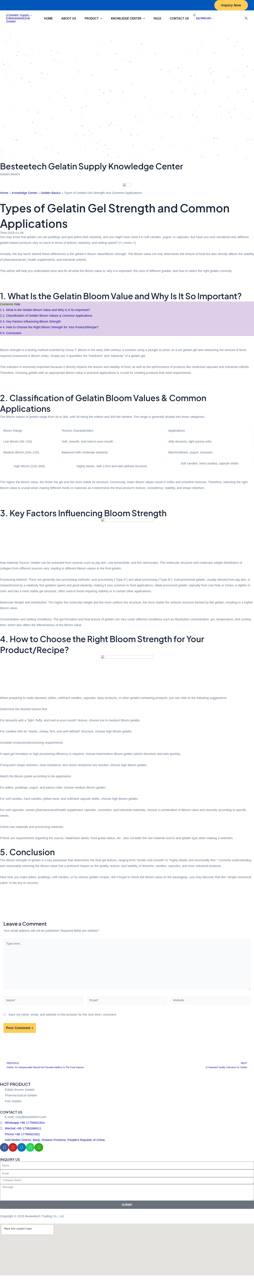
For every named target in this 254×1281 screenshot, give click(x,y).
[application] (100, 18)
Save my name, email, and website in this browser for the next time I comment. (62, 1014)
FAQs (157, 18)
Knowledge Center (126, 18)
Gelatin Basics (51, 193)
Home (48, 18)
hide (17, 304)
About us (68, 18)
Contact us (179, 18)
